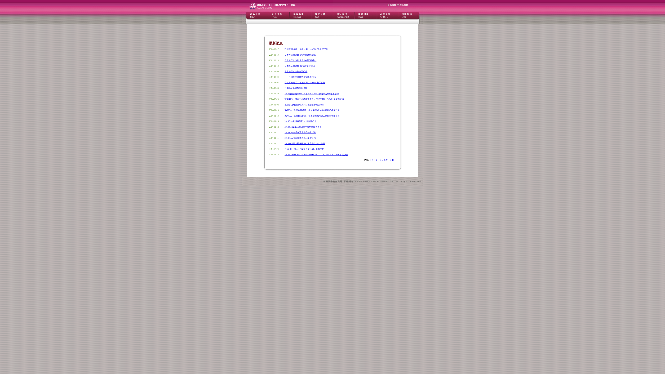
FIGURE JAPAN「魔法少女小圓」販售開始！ (305, 149)
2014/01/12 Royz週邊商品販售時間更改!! (303, 127)
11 (393, 159)
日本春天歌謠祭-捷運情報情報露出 (300, 55)
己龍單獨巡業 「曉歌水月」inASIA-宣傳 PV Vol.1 (307, 49)
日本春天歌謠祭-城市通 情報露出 (300, 66)
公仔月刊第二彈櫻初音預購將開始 (300, 77)
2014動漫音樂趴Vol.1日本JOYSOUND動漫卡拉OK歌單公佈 (312, 93)
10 (389, 159)
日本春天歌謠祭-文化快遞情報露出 (300, 60)
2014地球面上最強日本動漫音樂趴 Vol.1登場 (305, 143)
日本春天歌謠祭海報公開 (296, 88)
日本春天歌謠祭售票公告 (296, 71)
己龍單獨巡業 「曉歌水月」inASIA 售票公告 (305, 82)
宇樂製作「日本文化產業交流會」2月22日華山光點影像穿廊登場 (314, 99)
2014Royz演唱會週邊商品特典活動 (300, 132)
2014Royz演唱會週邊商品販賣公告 (300, 138)
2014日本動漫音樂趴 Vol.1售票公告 (300, 121)
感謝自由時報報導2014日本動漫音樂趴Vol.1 (304, 105)
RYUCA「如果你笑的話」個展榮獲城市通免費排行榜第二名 (312, 110)
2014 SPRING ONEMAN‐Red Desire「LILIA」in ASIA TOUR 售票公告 (316, 154)
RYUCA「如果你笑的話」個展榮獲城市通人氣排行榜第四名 (312, 116)
